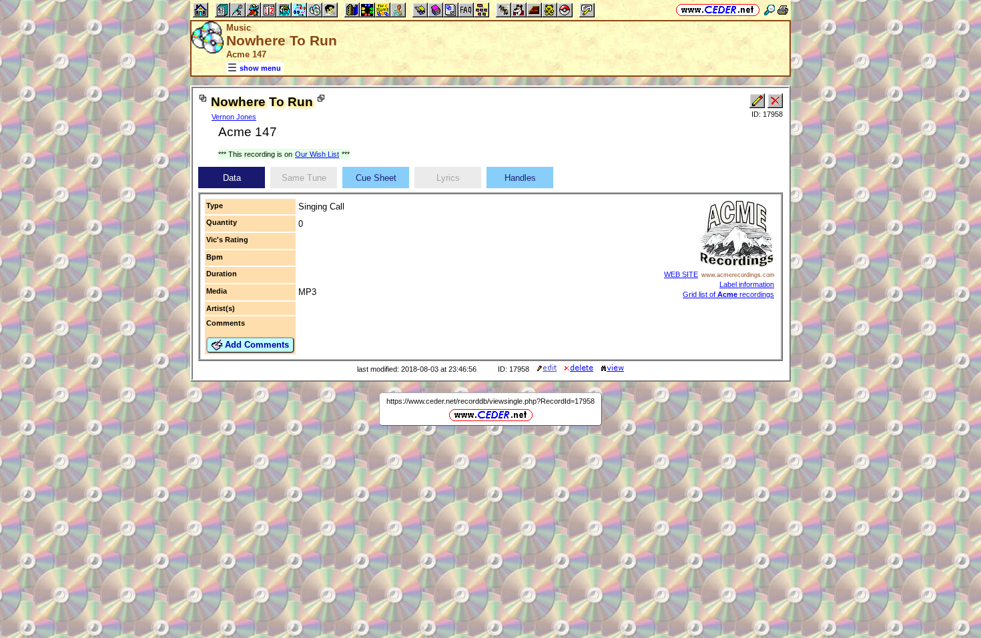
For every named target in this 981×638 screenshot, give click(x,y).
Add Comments (255, 345)
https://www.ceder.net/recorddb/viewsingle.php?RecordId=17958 (490, 401)
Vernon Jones (234, 117)
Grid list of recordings (728, 294)
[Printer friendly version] (782, 10)
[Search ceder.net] (769, 10)
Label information (746, 284)
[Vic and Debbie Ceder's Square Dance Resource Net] (717, 10)
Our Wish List (317, 154)
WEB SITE (681, 274)
